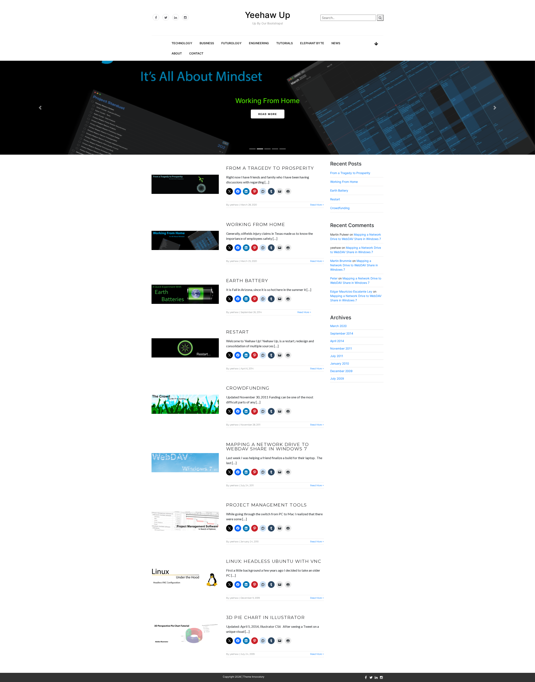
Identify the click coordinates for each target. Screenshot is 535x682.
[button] (40, 108)
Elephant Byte (312, 43)
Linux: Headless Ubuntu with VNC (273, 561)
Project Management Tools (266, 505)
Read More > (317, 204)
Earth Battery (247, 280)
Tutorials (284, 43)
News (335, 43)
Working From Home (267, 101)
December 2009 (341, 371)
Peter (334, 278)
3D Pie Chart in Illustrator (265, 617)
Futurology (231, 43)
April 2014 (337, 341)
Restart (237, 332)
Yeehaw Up (267, 15)
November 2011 (341, 348)
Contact (196, 53)
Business (207, 43)
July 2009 (337, 378)
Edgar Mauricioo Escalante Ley (351, 291)
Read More (267, 114)
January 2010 (339, 363)
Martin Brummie (341, 261)
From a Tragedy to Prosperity (270, 168)
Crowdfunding (248, 388)
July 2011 (336, 356)
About (177, 53)
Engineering (259, 43)
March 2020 (338, 326)
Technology (182, 43)
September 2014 (341, 333)
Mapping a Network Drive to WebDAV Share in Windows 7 (267, 446)
